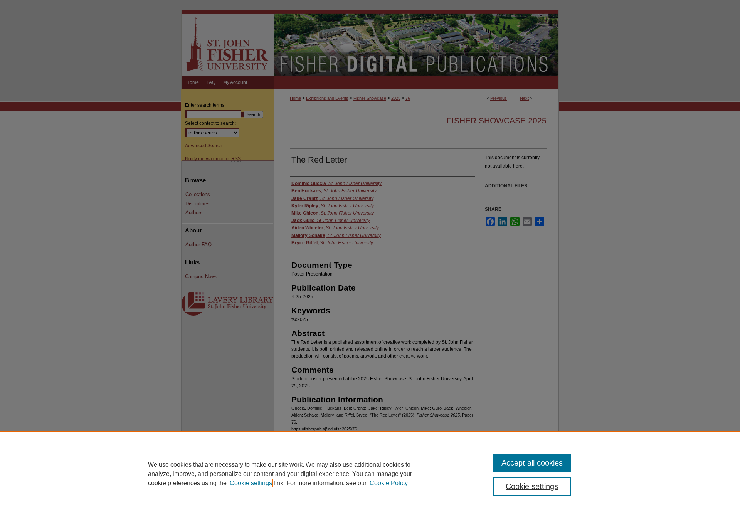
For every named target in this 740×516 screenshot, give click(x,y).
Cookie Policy (389, 483)
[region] (370, 473)
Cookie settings (251, 483)
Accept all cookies (532, 463)
